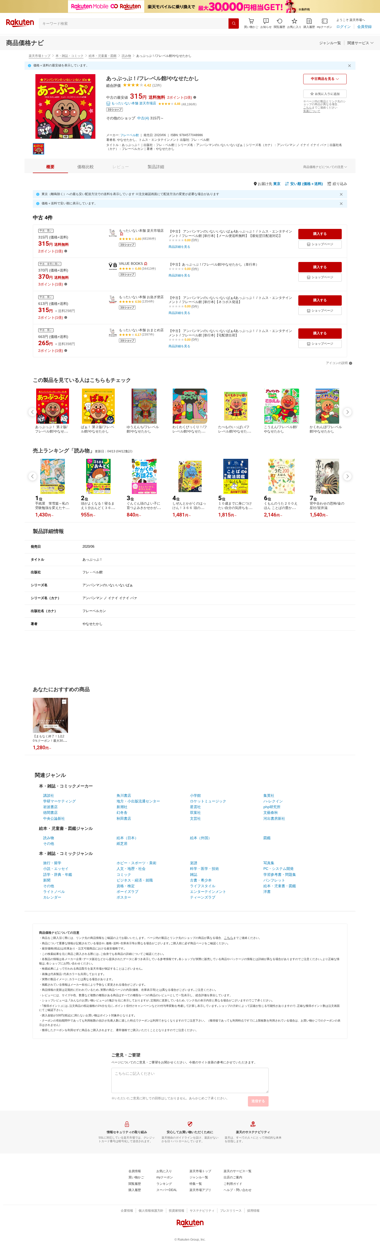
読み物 (126, 56)
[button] (266, 23)
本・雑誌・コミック (69, 56)
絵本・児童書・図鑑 (103, 56)
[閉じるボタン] (350, 65)
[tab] (50, 167)
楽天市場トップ (39, 56)
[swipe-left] (32, 412)
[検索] (234, 23)
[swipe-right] (347, 412)
